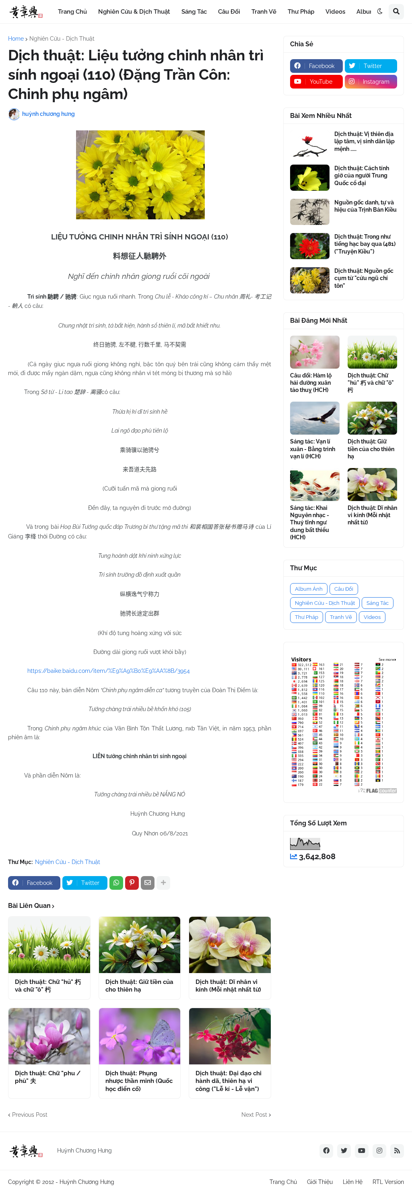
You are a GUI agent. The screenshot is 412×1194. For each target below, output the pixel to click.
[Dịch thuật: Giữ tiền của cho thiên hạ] (140, 945)
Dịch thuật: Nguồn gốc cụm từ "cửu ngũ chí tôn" (363, 278)
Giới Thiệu (320, 1182)
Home (16, 38)
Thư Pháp (306, 617)
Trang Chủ (283, 1182)
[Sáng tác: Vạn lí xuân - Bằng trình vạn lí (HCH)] (315, 418)
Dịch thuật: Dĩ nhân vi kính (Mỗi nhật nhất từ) (228, 986)
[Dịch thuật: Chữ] (49, 945)
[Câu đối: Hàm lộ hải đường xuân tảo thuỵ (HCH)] (315, 352)
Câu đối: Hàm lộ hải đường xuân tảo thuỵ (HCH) (311, 382)
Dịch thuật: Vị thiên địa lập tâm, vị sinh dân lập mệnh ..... (364, 141)
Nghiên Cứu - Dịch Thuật (62, 38)
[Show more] (163, 883)
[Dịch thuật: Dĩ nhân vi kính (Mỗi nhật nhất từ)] (230, 945)
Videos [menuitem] (335, 11)
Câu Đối (343, 589)
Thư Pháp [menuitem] (301, 11)
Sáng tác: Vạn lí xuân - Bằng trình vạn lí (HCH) (312, 448)
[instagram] (379, 1151)
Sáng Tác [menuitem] (194, 11)
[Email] (147, 883)
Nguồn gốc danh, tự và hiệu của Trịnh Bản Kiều (365, 206)
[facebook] (326, 1151)
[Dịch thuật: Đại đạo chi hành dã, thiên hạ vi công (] (230, 1036)
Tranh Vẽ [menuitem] (263, 11)
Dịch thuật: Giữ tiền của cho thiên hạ (139, 986)
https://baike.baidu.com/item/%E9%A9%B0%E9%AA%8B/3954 (108, 671)
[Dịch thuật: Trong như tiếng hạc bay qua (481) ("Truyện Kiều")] (310, 246)
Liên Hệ (353, 1182)
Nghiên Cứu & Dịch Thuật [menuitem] (134, 11)
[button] (380, 11)
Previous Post (29, 1115)
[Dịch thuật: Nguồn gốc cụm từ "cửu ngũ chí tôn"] (310, 280)
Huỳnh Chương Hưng (87, 1182)
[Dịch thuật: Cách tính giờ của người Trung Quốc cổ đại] (310, 178)
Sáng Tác (378, 603)
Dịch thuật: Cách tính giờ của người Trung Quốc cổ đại (361, 175)
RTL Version (388, 1182)
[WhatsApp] (116, 883)
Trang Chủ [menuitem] (72, 11)
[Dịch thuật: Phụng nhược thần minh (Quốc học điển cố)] (140, 1036)
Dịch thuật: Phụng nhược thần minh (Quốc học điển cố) (139, 1081)
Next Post (254, 1115)
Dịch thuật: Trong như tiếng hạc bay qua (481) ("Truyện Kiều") (365, 243)
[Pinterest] (132, 883)
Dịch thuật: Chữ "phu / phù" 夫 (47, 1077)
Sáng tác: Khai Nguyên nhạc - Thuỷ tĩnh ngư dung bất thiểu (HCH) (309, 522)
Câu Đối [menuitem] (229, 11)
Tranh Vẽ (341, 617)
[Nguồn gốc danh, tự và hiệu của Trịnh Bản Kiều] (310, 212)
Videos (372, 617)
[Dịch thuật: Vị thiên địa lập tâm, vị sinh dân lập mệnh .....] (310, 143)
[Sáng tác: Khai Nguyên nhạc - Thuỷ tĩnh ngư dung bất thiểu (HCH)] (315, 484)
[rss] (397, 1151)
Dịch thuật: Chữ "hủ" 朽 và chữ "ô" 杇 (48, 986)
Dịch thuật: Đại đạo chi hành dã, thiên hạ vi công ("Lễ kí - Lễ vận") (229, 1081)
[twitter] (344, 1151)
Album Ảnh (309, 589)
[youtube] (362, 1151)
